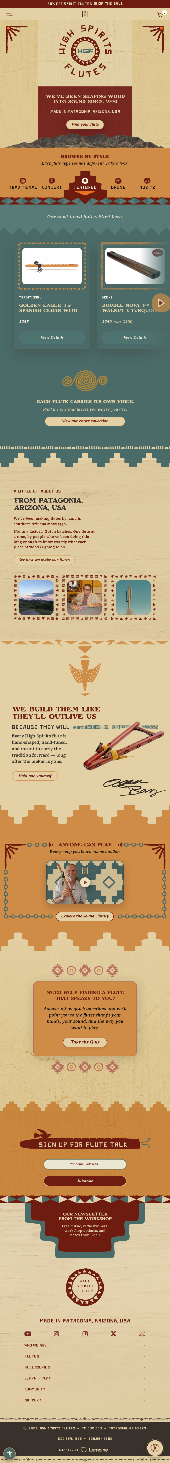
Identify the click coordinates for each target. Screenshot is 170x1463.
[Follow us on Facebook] (85, 1333)
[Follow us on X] (113, 1333)
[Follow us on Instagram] (56, 1333)
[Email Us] (142, 1333)
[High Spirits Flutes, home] (85, 13)
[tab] (22, 183)
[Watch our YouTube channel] (28, 1333)
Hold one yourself (34, 776)
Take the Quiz (85, 1042)
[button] (85, 882)
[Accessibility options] (9, 1453)
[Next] (161, 303)
